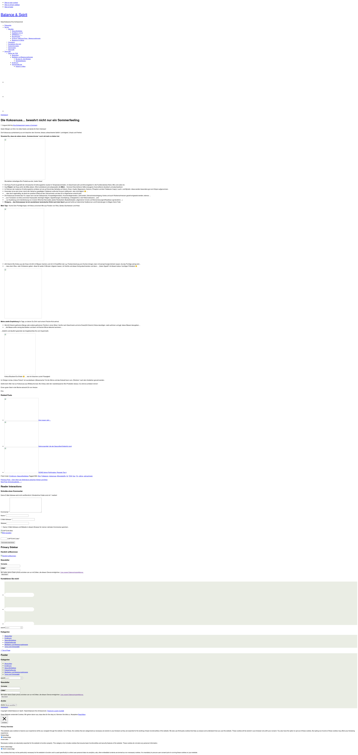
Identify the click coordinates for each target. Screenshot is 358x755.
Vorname (4, 564)
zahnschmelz (88, 476)
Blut (39, 476)
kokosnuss (52, 476)
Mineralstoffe (61, 476)
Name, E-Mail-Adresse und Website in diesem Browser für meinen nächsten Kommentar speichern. (35, 527)
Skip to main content (11, 2)
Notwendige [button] (5, 735)
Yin (77, 476)
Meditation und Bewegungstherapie (16, 644)
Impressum (4, 115)
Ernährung (12, 476)
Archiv (3, 705)
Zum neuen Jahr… (45, 420)
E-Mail (3, 568)
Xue (74, 476)
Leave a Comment (31, 125)
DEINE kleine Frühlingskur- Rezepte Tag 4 (52, 472)
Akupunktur (8, 636)
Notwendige (7, 737)
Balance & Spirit (14, 14)
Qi (67, 476)
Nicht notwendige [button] (6, 747)
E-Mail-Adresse (6, 519)
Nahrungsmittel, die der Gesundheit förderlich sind (55, 446)
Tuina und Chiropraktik (11, 647)
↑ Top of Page (5, 650)
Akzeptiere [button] (74, 714)
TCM (70, 476)
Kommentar (5, 512)
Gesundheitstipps (23, 476)
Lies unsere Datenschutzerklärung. (71, 572)
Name (3, 515)
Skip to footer (8, 7)
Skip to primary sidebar (12, 5)
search (3, 627)
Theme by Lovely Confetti (55, 711)
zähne (81, 476)
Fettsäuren (44, 476)
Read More (81, 714)
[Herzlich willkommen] (8, 556)
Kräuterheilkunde (10, 642)
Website (3, 523)
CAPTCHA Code (13, 538)
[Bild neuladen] (6, 533)
